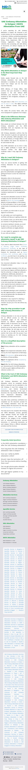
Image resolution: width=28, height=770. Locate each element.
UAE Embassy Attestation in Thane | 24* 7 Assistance (14, 673)
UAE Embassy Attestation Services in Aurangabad (14, 698)
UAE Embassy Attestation (9, 483)
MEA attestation (9, 355)
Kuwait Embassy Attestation (9, 491)
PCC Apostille (6, 517)
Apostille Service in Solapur (13, 570)
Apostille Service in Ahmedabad (13, 566)
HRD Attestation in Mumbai (12, 643)
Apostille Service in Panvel (13, 572)
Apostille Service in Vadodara (13, 564)
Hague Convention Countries (10, 530)
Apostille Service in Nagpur (13, 562)
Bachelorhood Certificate (8, 248)
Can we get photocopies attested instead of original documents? (12, 467)
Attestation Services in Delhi (13, 622)
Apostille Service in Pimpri (13, 595)
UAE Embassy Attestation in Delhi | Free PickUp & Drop (14, 717)
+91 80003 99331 (11, 1)
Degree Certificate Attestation (10, 499)
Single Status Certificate (18, 246)
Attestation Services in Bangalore (13, 619)
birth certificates (13, 254)
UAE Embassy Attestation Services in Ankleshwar (14, 694)
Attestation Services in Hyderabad (14, 624)
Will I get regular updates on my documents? (12, 473)
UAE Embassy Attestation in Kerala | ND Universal (14, 677)
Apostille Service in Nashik (13, 597)
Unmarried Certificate (8, 532)
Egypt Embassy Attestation (9, 489)
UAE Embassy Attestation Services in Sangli (14, 711)
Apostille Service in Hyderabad (13, 555)
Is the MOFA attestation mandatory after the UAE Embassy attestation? (13, 444)
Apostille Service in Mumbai (13, 558)
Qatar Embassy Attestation (9, 485)
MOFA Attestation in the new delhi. (11, 407)
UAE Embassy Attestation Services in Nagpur (14, 720)
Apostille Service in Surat (13, 591)
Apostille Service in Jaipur (13, 574)
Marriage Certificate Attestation (10, 501)
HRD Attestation (7, 528)
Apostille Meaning (7, 519)
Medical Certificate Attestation (10, 503)
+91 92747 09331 (23, 1)
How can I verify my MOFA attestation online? (10, 455)
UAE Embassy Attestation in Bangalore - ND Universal (14, 690)
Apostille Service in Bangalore (13, 549)
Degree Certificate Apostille (9, 514)
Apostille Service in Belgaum (13, 568)
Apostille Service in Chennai (13, 551)
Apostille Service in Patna (13, 583)
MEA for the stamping (13, 200)
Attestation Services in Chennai (13, 620)
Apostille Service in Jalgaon (13, 560)
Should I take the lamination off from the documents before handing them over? (13, 461)
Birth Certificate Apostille (9, 512)
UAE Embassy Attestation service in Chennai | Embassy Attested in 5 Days (14, 707)
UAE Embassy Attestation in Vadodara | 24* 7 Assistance (14, 726)
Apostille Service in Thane (13, 587)
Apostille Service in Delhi (13, 553)
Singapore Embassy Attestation (13, 745)
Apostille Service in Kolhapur (13, 589)
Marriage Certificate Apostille (10, 515)
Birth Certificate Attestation (9, 497)
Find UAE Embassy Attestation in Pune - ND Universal (14, 658)
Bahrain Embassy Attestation (10, 487)
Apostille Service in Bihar (13, 593)
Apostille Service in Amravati (13, 579)
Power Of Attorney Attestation (10, 505)
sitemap (17, 768)
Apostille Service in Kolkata (13, 557)
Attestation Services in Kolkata (14, 626)
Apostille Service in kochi (13, 576)
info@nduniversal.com (21, 3)
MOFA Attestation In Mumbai (9, 542)
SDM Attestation (7, 526)
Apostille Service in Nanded (13, 581)
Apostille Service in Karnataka (13, 578)
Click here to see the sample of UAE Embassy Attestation (14, 431)
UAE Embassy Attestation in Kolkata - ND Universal (14, 730)
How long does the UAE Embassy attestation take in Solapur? (12, 449)
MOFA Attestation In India (9, 540)
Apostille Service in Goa (11, 598)
